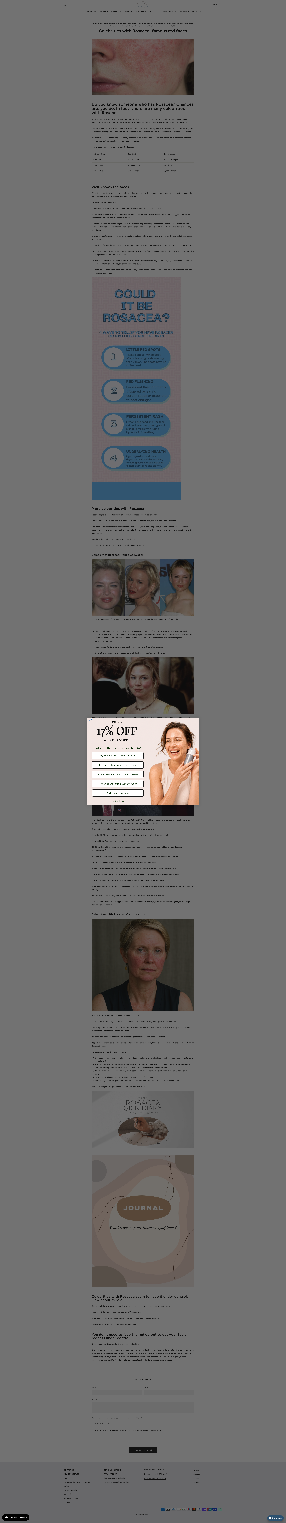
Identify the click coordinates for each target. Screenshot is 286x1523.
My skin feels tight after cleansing (118, 755)
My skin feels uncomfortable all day (117, 765)
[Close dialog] (90, 719)
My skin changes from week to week (118, 783)
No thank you (118, 801)
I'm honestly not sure (118, 793)
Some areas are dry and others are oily (118, 774)
